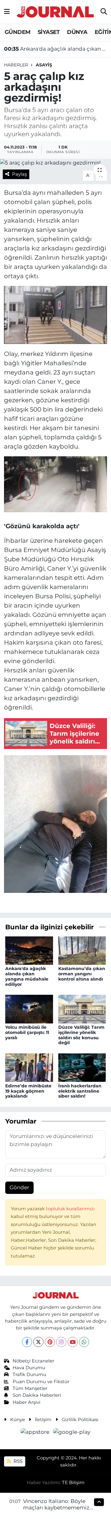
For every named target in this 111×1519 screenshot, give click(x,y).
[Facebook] (27, 1342)
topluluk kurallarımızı (70, 1208)
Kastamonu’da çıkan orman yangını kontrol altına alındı (81, 974)
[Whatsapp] (84, 1342)
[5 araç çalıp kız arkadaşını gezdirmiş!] (55, 163)
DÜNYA (77, 32)
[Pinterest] (50, 1342)
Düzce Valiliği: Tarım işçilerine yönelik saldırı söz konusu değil (81, 1034)
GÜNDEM (17, 32)
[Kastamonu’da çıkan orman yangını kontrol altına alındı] (82, 950)
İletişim (43, 1419)
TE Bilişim (73, 1482)
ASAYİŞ (44, 65)
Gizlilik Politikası (80, 1419)
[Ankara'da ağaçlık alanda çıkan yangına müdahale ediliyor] (29, 950)
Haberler (16, 65)
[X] (38, 1342)
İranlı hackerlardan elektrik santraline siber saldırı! (79, 1091)
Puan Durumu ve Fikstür (41, 1381)
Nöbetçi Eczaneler (33, 1361)
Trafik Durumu (29, 1374)
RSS (17, 1461)
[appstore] (35, 1433)
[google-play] (72, 1433)
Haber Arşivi (26, 1402)
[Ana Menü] (7, 12)
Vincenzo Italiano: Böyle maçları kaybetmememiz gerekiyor (56, 1507)
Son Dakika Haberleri (37, 1395)
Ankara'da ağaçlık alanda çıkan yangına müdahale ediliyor (55, 49)
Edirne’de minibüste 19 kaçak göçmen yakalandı (28, 1091)
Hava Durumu (29, 1367)
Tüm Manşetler (30, 1388)
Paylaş (19, 174)
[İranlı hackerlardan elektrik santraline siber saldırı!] (82, 1067)
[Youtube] (73, 1342)
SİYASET (49, 32)
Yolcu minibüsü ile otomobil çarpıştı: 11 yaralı (27, 1032)
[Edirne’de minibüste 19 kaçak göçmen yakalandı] (29, 1067)
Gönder (19, 1187)
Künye (17, 1419)
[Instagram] (61, 1342)
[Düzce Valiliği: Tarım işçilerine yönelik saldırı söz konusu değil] (82, 1009)
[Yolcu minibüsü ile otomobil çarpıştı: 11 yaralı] (29, 1009)
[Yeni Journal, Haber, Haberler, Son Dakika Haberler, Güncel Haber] (55, 11)
